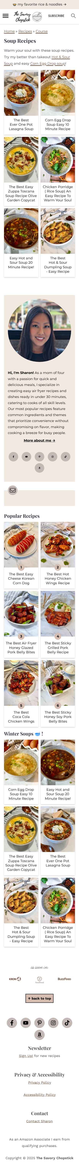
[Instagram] (52, 456)
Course (42, 31)
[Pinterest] (39, 456)
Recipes (25, 31)
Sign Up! (26, 1056)
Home (9, 31)
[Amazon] (39, 468)
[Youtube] (26, 456)
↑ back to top (39, 998)
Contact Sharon (39, 1121)
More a (30, 440)
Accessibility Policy (40, 1095)
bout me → (45, 440)
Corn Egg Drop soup (47, 63)
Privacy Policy (39, 1082)
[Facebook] (13, 456)
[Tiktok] (65, 456)
